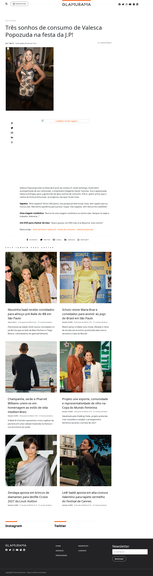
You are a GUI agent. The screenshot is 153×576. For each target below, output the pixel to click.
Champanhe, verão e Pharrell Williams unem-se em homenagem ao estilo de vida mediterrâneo (28, 405)
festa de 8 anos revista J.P (44, 229)
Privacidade (61, 555)
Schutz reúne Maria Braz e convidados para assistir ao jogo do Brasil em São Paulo (84, 314)
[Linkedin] (12, 137)
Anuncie (60, 551)
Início (7, 20)
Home (58, 546)
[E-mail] (12, 133)
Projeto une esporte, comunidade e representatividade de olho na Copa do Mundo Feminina (85, 403)
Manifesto (83, 546)
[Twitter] (12, 128)
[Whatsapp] (12, 142)
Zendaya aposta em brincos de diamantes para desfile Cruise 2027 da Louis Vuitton (28, 497)
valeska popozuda (85, 229)
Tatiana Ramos (12, 322)
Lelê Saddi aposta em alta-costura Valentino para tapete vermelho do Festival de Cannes (85, 497)
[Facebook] (12, 123)
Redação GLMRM (67, 322)
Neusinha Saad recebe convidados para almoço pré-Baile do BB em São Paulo (31, 314)
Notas (13, 20)
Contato (82, 551)
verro (11, 43)
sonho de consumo (66, 229)
